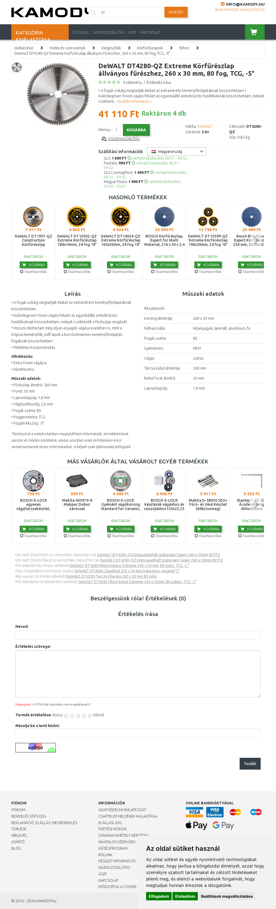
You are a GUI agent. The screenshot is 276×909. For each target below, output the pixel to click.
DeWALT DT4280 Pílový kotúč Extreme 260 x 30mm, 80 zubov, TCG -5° (137, 582)
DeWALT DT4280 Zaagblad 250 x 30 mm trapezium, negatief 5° (127, 571)
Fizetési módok (112, 829)
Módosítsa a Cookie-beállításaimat (132, 886)
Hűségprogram (112, 848)
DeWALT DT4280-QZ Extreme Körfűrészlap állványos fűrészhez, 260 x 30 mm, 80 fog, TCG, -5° (92, 53)
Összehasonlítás (124, 139)
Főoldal (81, 32)
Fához (184, 48)
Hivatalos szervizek (117, 842)
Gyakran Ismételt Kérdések (123, 835)
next (256, 240)
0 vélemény (132, 82)
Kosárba (36, 265)
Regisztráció (253, 9)
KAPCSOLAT (150, 32)
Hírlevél (19, 835)
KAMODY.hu (46, 901)
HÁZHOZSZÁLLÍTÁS (109, 32)
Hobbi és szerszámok (67, 48)
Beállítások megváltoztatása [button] (227, 896)
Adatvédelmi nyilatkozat (122, 810)
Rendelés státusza (28, 816)
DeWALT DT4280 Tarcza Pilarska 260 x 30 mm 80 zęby (111, 576)
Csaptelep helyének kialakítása (127, 816)
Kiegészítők (111, 48)
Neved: (22, 626)
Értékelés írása (159, 82)
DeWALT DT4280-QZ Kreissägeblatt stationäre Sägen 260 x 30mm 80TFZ (158, 555)
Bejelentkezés (227, 9)
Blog (16, 848)
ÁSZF (132, 32)
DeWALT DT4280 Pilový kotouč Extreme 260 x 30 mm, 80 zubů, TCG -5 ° (129, 565)
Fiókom (18, 810)
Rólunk (105, 855)
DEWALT (205, 126)
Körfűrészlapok (150, 48)
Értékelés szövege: (33, 646)
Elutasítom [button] (185, 896)
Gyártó (18, 842)
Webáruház (23, 48)
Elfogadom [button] (159, 896)
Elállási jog (110, 823)
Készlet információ (117, 861)
